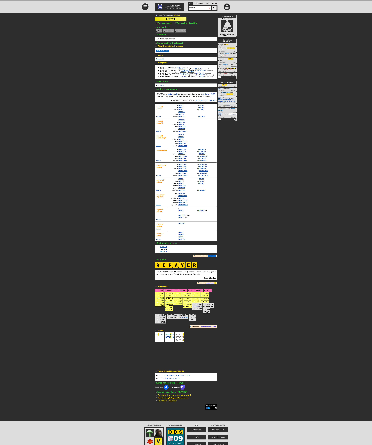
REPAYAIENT (182, 131)
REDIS (226, 44)
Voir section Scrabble (186, 23)
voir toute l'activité (232, 77)
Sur (159, 387)
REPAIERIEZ (203, 173)
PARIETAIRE (183, 317)
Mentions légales (196, 429)
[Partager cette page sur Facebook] (207, 408)
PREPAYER (163, 251)
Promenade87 (226, 105)
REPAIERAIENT (203, 175)
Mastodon (222, 437)
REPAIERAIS (203, 164)
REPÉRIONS (202, 75)
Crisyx (219, 88)
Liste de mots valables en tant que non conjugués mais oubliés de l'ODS (226, 99)
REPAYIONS (182, 126)
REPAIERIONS (203, 171)
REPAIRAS (182, 69)
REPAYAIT (181, 124)
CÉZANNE (224, 73)
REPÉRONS (201, 76)
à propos (158, 116)
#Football (226, 53)
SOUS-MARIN (228, 69)
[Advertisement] (145, 99)
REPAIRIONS (185, 75)
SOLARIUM (230, 94)
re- (158, 85)
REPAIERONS (203, 156)
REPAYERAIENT (183, 175)
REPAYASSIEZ (182, 202)
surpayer (212, 100)
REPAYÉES (181, 239)
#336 (166, 375)
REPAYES (181, 107)
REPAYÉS (181, 237)
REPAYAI (181, 134)
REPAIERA (202, 154)
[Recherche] (214, 8)
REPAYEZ (181, 114)
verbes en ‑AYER (209, 94)
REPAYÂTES (182, 143)
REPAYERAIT (182, 168)
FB (217, 437)
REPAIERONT (203, 160)
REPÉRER (191, 72)
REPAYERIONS (182, 171)
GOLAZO (224, 55)
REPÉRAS (198, 69)
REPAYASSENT (183, 205)
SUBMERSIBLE (232, 68)
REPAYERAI (182, 149)
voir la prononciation (162, 50)
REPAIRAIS (185, 70)
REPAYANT (181, 223)
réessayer (204, 100)
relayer (198, 100)
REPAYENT (181, 116)
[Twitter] (209, 408)
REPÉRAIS (201, 70)
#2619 (230, 88)
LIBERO (224, 84)
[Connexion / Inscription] (227, 6)
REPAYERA (181, 154)
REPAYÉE (181, 235)
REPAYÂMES (182, 141)
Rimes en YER (160, 59)
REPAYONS (181, 112)
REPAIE (201, 105)
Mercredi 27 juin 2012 (172, 378)
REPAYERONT (182, 160)
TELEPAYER (163, 247)
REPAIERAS (202, 151)
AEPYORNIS (198, 306)
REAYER (159, 334)
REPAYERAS (182, 151)
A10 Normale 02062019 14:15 (179, 375)
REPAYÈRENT (182, 146)
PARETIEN (160, 303)
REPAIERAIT (203, 168)
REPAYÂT (181, 198)
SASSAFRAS (231, 48)
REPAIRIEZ (183, 73)
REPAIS (179, 67)
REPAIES (202, 107)
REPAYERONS (182, 156)
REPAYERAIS (182, 164)
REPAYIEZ (181, 129)
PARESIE (169, 303)
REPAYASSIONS (183, 200)
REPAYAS (181, 137)
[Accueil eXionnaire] (157, 15)
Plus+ (234, 51)
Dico (160, 15)
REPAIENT (202, 116)
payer (162, 85)
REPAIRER (183, 72)
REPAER (170, 334)
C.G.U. (197, 437)
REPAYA (180, 139)
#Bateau (225, 64)
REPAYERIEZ (182, 173)
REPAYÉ (180, 232)
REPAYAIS (181, 120)
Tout (232, 66)
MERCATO (230, 59)
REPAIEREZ (202, 158)
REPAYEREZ (182, 158)
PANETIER (160, 298)
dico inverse (212, 256)
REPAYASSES (182, 196)
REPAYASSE (182, 193)
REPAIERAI (202, 149)
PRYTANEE (178, 303)
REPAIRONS (184, 76)
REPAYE (180, 105)
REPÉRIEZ (199, 73)
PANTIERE (160, 300)
